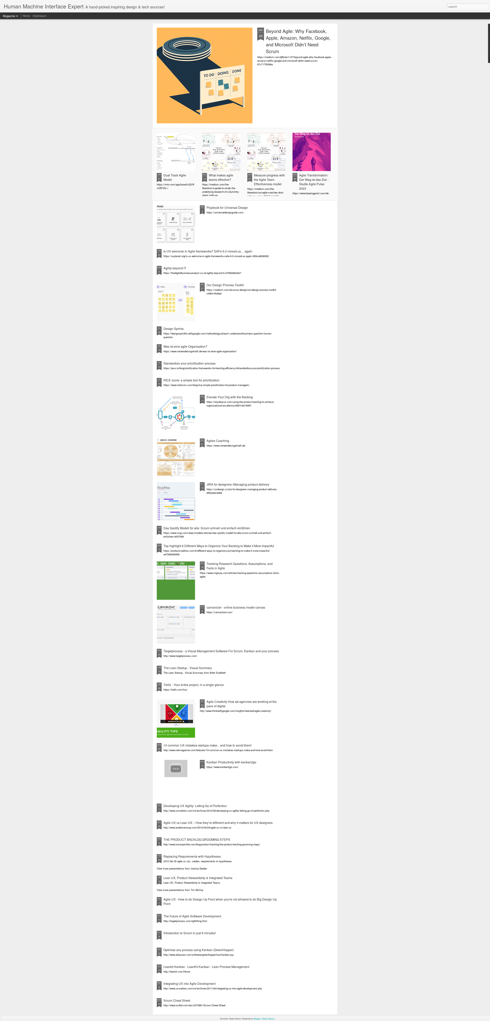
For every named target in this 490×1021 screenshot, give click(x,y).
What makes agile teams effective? (221, 177)
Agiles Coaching (218, 440)
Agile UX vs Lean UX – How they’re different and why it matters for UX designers (218, 822)
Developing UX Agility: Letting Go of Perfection (195, 806)
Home (26, 16)
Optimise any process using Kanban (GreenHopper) (198, 950)
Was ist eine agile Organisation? (185, 346)
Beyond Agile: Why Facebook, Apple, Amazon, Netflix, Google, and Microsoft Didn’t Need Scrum (298, 41)
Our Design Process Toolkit (225, 285)
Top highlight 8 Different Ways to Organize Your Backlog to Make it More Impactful (218, 546)
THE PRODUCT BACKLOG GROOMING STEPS (196, 839)
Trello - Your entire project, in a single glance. (194, 685)
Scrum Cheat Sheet (176, 1000)
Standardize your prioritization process (189, 363)
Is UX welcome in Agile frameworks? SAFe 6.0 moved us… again (207, 251)
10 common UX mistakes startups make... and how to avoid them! (207, 745)
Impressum (39, 16)
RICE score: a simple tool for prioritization (191, 380)
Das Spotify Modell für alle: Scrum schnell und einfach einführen (206, 528)
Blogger (257, 1018)
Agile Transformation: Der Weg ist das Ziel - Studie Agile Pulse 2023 (313, 182)
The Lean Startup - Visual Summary (187, 668)
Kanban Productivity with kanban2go (231, 762)
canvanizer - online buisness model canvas (236, 607)
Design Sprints (173, 328)
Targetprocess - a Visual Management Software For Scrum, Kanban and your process (221, 651)
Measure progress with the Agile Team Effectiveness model (269, 179)
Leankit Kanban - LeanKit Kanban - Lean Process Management (206, 966)
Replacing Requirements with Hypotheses (192, 856)
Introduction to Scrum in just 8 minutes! (189, 933)
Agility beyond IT (174, 268)
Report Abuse (268, 1018)
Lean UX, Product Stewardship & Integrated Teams (197, 878)
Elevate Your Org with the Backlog (230, 397)
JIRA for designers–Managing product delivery (238, 484)
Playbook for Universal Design (227, 207)
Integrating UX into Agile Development (189, 983)
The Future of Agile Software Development (192, 916)
